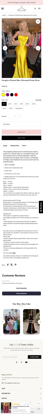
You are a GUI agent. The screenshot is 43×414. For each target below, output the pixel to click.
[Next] (38, 48)
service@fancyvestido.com (12, 383)
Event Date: (6, 124)
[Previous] (5, 48)
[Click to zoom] (38, 21)
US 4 (9, 104)
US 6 (15, 104)
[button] (21, 288)
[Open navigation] (8, 8)
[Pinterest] (21, 362)
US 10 (27, 104)
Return (24, 145)
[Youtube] (26, 362)
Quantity (4, 116)
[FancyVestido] (21, 8)
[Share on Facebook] (7, 265)
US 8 (21, 104)
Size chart (38, 100)
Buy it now (21, 138)
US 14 (4, 108)
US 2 (4, 104)
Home (4, 15)
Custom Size (18, 108)
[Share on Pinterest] (15, 265)
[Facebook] (16, 362)
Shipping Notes (14, 145)
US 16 (10, 108)
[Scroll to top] (38, 408)
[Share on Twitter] (11, 265)
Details (5, 145)
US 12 (33, 104)
